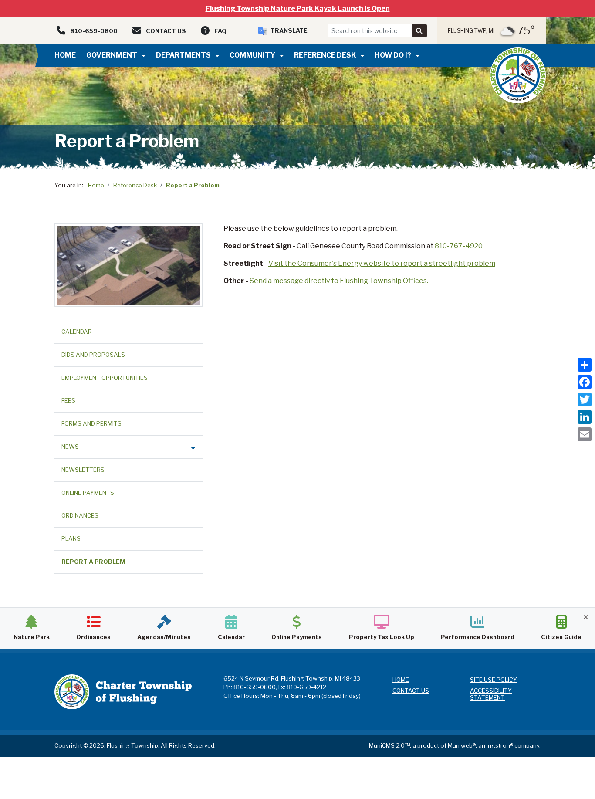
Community (253, 55)
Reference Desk (325, 55)
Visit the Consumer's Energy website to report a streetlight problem (381, 263)
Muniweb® (462, 745)
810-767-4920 (459, 246)
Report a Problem (193, 185)
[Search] (419, 30)
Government (112, 55)
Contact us (410, 690)
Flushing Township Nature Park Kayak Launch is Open (298, 8)
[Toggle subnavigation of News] (193, 447)
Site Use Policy (493, 679)
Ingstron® (500, 745)
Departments (184, 55)
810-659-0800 (254, 687)
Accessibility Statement (491, 694)
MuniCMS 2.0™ (389, 745)
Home (65, 55)
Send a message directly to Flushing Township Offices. (339, 281)
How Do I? (393, 55)
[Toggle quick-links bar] (586, 617)
